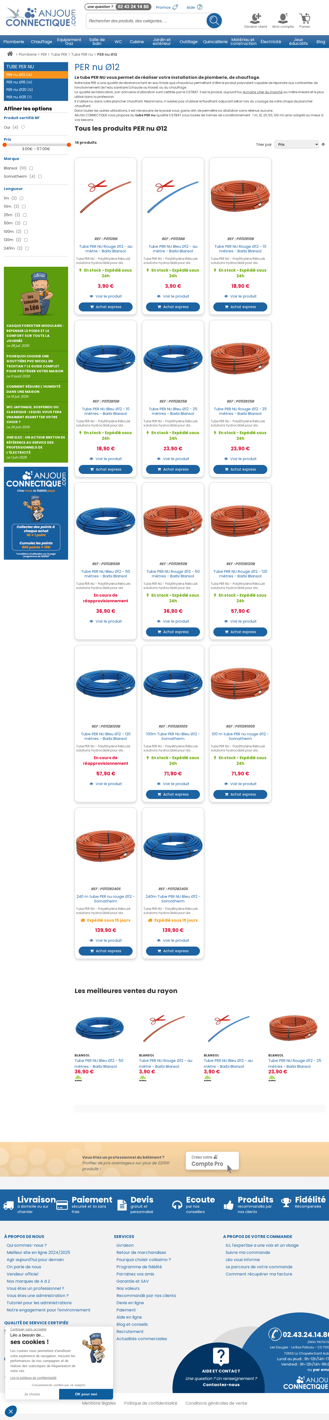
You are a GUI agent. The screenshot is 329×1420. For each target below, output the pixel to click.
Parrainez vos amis (135, 1274)
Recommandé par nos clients (146, 1296)
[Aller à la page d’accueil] (10, 54)
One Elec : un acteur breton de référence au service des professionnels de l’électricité (35, 447)
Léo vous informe (243, 1260)
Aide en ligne (129, 1317)
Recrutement (130, 1332)
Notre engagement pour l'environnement (48, 1310)
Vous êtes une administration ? (38, 1296)
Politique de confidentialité (150, 1403)
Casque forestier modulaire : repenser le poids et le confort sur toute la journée (35, 335)
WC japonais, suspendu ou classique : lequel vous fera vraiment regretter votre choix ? (34, 417)
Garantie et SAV (132, 1281)
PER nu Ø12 (19, 74)
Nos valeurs (128, 1288)
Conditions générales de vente (216, 1403)
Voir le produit (108, 296)
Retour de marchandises (141, 1252)
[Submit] (214, 21)
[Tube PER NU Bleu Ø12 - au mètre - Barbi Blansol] (232, 1028)
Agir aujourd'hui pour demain (35, 1260)
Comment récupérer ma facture (259, 1274)
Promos (164, 7)
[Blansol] (78, 1078)
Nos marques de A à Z (28, 1281)
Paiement (126, 1310)
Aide (191, 7)
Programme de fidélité (139, 1267)
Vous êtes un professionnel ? (35, 1288)
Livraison (125, 1245)
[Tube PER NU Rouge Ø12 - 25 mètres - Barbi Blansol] (296, 1028)
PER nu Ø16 (19, 82)
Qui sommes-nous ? (27, 1245)
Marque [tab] (11, 158)
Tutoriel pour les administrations (39, 1303)
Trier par (264, 144)
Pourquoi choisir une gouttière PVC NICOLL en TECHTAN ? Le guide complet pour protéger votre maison (34, 366)
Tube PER (59, 54)
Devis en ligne (130, 1303)
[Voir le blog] (36, 292)
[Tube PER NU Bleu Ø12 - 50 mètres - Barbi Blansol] (103, 1028)
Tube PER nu (82, 54)
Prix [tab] (7, 139)
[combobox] (154, 21)
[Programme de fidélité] (36, 513)
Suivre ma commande (248, 1252)
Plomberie (28, 54)
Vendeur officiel (22, 1274)
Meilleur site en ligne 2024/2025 (38, 1252)
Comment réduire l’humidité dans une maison (33, 391)
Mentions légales (99, 1403)
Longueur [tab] (13, 188)
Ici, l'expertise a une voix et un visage (262, 1245)
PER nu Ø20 (19, 89)
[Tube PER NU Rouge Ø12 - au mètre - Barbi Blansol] (167, 1028)
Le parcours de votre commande (259, 1267)
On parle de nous (24, 1267)
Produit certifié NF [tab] (22, 117)
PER (44, 54)
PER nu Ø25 (19, 97)
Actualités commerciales (141, 1339)
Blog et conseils (132, 1324)
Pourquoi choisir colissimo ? (143, 1260)
